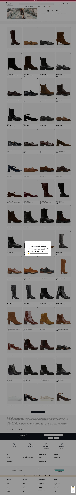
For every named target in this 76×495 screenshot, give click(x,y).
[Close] (50, 241)
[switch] (73, 491)
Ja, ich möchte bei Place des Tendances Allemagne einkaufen (39, 251)
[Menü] (74, 486)
